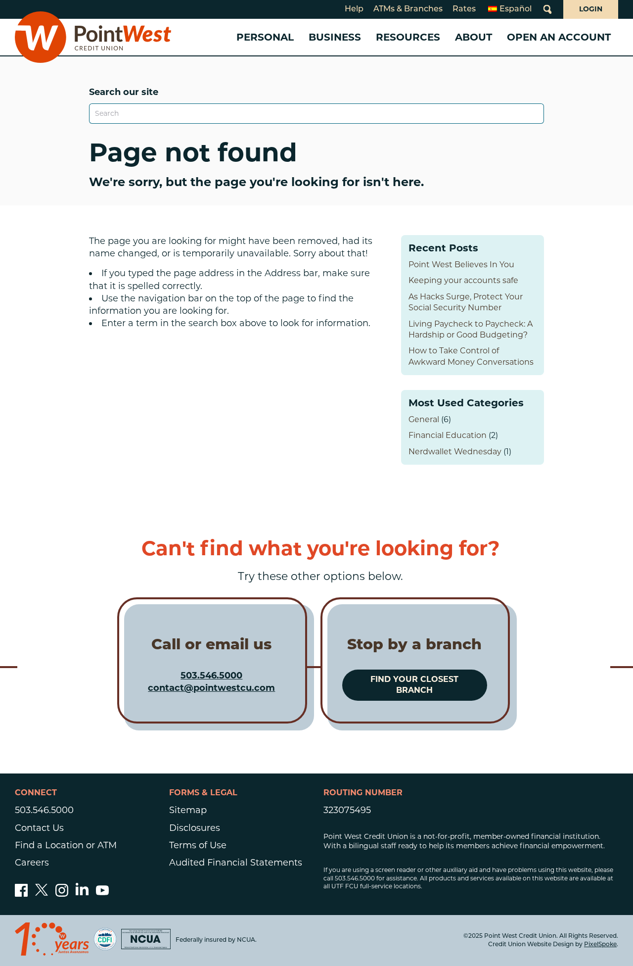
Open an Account (559, 37)
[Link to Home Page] (93, 37)
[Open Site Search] (547, 9)
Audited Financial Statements (235, 862)
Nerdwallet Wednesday (454, 451)
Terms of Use (197, 845)
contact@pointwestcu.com (211, 687)
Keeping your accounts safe (463, 280)
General (423, 419)
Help (354, 9)
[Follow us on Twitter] (41, 893)
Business (335, 37)
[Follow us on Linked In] (82, 892)
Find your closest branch (414, 685)
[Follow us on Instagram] (61, 893)
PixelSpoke (600, 945)
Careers (32, 862)
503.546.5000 (211, 675)
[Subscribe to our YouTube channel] (102, 893)
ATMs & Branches (408, 9)
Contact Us (39, 827)
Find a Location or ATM (66, 845)
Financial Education (447, 435)
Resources (408, 37)
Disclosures (194, 827)
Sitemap (188, 810)
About (473, 37)
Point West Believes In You (461, 264)
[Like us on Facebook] (21, 893)
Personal (265, 37)
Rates (464, 9)
